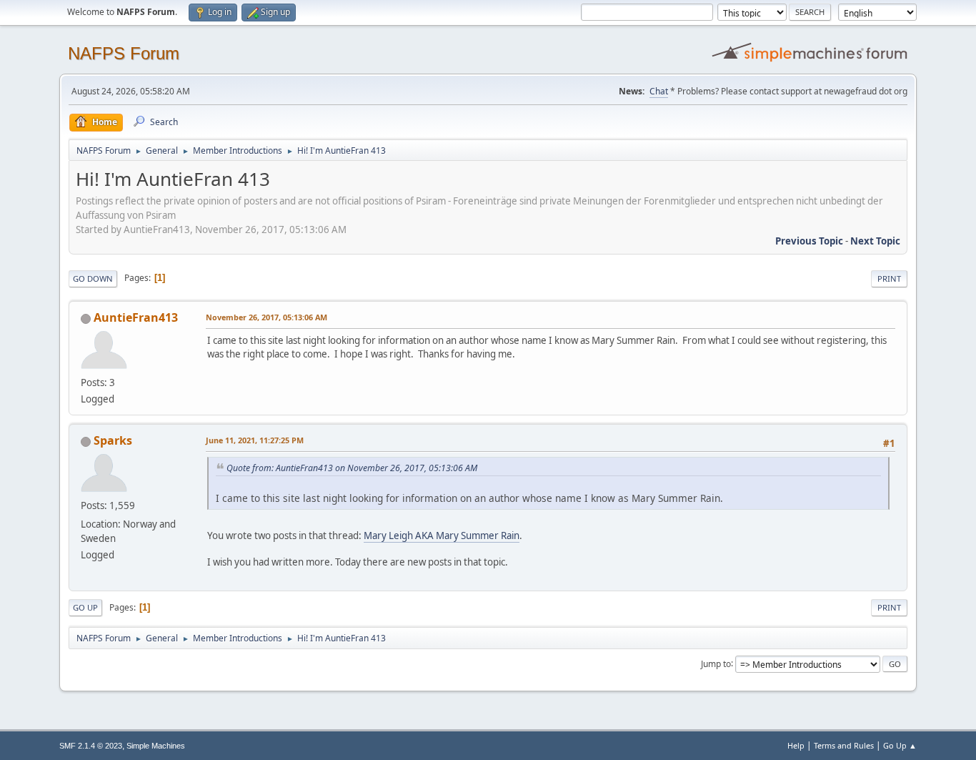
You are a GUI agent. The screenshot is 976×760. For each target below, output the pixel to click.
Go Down (93, 278)
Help (796, 745)
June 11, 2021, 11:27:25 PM (255, 440)
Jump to (716, 663)
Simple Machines (155, 745)
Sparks (113, 440)
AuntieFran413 (136, 317)
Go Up (85, 607)
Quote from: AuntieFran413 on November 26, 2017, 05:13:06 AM (351, 468)
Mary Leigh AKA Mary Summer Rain (441, 535)
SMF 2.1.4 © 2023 (90, 745)
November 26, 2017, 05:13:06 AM (266, 317)
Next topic (875, 241)
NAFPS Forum (123, 53)
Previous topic (809, 241)
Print (889, 278)
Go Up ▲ (900, 745)
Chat (658, 91)
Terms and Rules (844, 745)
